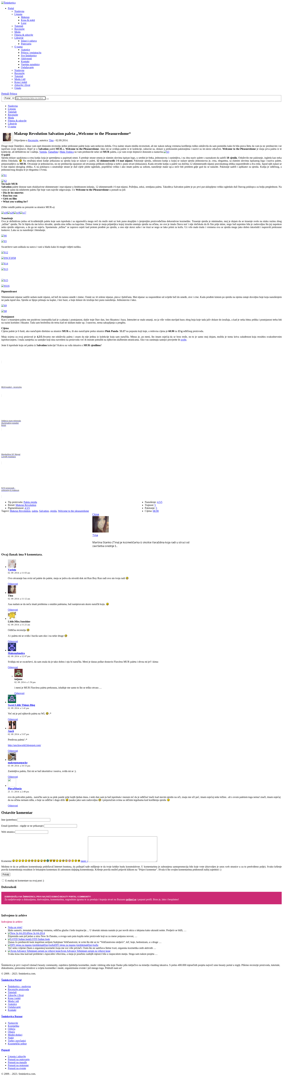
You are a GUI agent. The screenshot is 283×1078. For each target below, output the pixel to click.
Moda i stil (19, 79)
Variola (43, 151)
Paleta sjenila (30, 502)
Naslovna (19, 11)
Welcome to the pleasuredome (73, 511)
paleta (35, 511)
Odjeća (11, 1028)
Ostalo (17, 88)
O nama (18, 46)
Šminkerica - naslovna (19, 986)
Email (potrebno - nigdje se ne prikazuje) (22, 825)
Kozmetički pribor (17, 1043)
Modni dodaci (15, 1034)
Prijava (13, 93)
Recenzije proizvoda (18, 989)
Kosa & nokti (28, 20)
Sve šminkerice (29, 55)
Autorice (25, 49)
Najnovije (13, 1023)
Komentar (6, 861)
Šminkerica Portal (11, 980)
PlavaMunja (15, 788)
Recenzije (19, 29)
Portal (11, 8)
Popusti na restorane (18, 1065)
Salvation (44, 511)
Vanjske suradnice (30, 64)
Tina (51, 140)
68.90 (156, 511)
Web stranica (8, 831)
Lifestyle (18, 37)
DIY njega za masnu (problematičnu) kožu (76, 945)
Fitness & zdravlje (23, 34)
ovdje (183, 339)
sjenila (53, 511)
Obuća (11, 1031)
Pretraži (5, 93)
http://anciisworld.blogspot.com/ (24, 745)
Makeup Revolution (26, 505)
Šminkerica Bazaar (12, 1016)
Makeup (25, 17)
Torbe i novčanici (17, 1040)
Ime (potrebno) (9, 819)
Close (95, 514)
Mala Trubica (67, 151)
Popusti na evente (17, 1068)
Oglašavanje (27, 67)
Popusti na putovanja (18, 1059)
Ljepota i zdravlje (17, 1056)
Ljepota (18, 14)
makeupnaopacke (18, 762)
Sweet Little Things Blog (21, 705)
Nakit (11, 1037)
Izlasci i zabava (29, 40)
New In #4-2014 (36, 933)
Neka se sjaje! (15, 927)
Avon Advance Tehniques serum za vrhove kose (85, 951)
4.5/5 (27, 508)
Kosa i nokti (20, 82)
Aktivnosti (26, 58)
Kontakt (25, 61)
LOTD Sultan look (40, 939)
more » (84, 861)
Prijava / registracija (31, 52)
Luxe (23, 23)
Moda (17, 32)
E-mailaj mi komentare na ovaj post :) (24, 880)
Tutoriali (18, 26)
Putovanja (26, 43)
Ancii (11, 731)
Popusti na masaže (17, 1062)
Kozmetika (13, 1026)
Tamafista (53, 151)
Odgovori (13, 583)
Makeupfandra (16, 653)
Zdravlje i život (22, 85)
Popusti (5, 1050)
